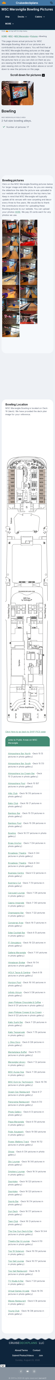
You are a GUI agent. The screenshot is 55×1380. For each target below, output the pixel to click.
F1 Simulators (14, 942)
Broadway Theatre (17, 853)
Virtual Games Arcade (18, 1291)
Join (41, 1355)
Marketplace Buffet (17, 1052)
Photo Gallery (14, 1112)
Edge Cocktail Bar (16, 932)
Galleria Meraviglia (17, 952)
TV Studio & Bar (16, 1281)
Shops (11, 1151)
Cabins (38, 16)
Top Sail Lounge (16, 1261)
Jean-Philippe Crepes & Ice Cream (25, 1012)
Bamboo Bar (14, 813)
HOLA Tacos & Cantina (19, 972)
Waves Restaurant (17, 1301)
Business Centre (16, 873)
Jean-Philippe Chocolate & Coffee (24, 1002)
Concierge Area (15, 922)
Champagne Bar (16, 912)
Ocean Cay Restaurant (19, 1092)
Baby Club (13, 803)
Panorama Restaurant (18, 1102)
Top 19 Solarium (16, 1251)
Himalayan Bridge (16, 962)
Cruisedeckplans (26, 3)
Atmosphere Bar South (19, 763)
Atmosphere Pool (16, 783)
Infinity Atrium (15, 992)
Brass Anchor (15, 843)
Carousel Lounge (16, 893)
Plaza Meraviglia (16, 1121)
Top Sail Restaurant (17, 1271)
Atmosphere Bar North (19, 753)
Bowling (12, 833)
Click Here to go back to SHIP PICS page (25, 731)
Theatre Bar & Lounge (19, 1241)
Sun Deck (13, 1211)
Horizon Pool (14, 982)
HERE (17, 212)
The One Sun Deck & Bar (20, 1231)
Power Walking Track (18, 1141)
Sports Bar (13, 1201)
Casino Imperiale (16, 903)
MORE (8, 23)
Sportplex (13, 1181)
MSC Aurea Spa (16, 1072)
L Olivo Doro (14, 1042)
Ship (7, 16)
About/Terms (21, 1350)
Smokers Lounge (16, 1171)
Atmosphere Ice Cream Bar (21, 773)
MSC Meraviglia (22, 36)
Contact (36, 1350)
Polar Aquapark (16, 1131)
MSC (11, 36)
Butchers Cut (14, 883)
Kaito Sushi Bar (15, 1022)
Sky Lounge (14, 1161)
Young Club (13, 1311)
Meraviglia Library (16, 1062)
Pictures (34, 36)
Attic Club (13, 793)
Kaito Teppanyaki (16, 1032)
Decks (21, 16)
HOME (4, 36)
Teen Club (13, 1221)
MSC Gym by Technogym (20, 1082)
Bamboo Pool (14, 823)
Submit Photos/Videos (23, 1355)
